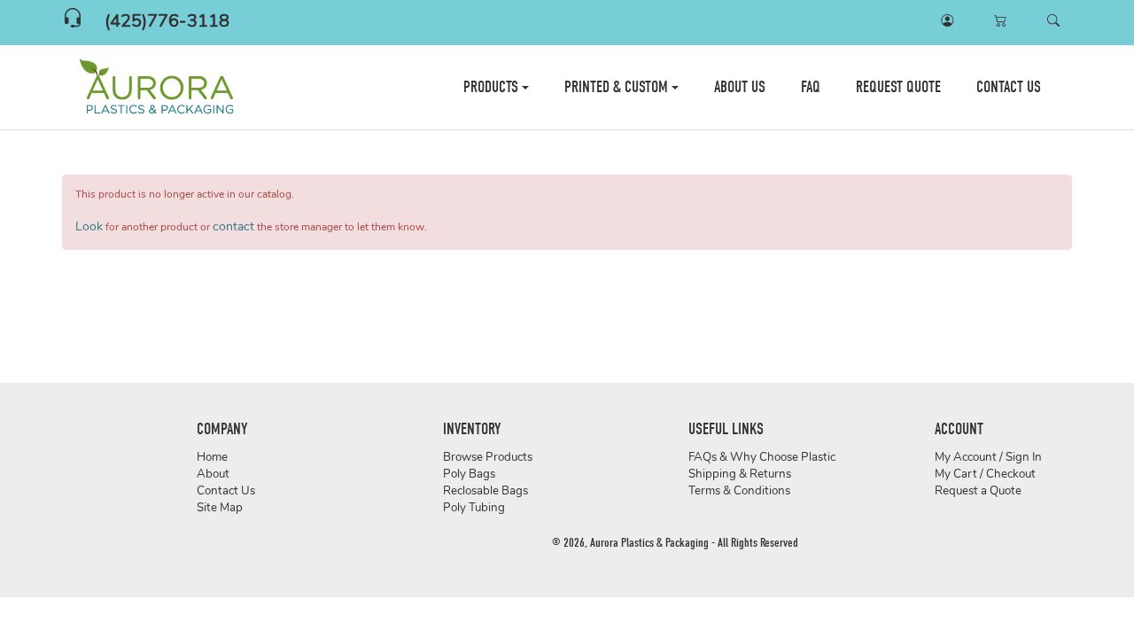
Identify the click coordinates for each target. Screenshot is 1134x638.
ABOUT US (739, 87)
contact (233, 227)
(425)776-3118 (167, 22)
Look (89, 227)
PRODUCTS (492, 87)
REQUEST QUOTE (898, 87)
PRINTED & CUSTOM (618, 87)
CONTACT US (1008, 87)
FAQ (810, 87)
